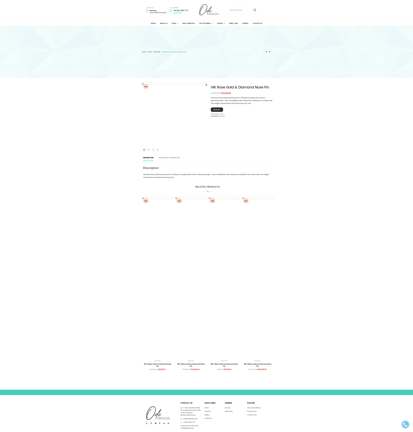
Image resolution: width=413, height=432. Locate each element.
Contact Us (257, 23)
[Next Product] (269, 52)
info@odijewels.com (190, 419)
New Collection (189, 23)
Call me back (177, 13)
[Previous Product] (266, 52)
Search (253, 10)
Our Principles (205, 23)
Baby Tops (233, 23)
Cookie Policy (252, 415)
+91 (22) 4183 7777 (189, 422)
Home (153, 23)
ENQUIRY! (216, 110)
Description (148, 158)
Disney (220, 23)
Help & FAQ (229, 411)
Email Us (228, 408)
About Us (163, 23)
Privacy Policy (252, 411)
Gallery (245, 23)
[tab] (148, 158)
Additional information (169, 158)
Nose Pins (157, 52)
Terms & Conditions (254, 408)
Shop (174, 23)
